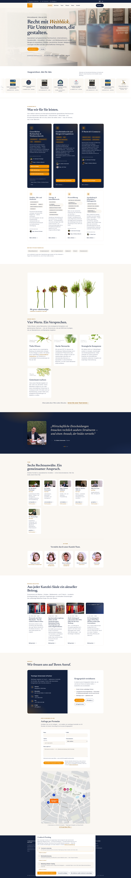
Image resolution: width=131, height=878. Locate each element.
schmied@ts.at (63, 502)
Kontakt (78, 5)
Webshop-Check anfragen (89, 180)
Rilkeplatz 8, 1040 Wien (34, 1)
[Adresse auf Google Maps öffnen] (65, 797)
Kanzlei (50, 5)
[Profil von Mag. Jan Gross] (96, 484)
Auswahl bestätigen (63, 873)
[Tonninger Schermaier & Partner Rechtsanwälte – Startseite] (29, 5)
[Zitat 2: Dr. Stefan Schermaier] (64, 446)
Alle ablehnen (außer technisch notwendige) (81, 873)
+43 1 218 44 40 (45, 1)
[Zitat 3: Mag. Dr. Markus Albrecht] (66, 446)
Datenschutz (95, 845)
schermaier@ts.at (48, 502)
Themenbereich (69, 738)
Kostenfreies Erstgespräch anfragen (53, 762)
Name (44, 732)
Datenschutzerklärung (73, 764)
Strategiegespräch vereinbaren (64, 180)
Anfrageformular (80, 704)
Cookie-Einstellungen (97, 848)
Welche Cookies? (42, 852)
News (72, 5)
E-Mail (67, 732)
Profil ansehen (32, 503)
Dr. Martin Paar (33, 517)
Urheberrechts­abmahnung (37, 173)
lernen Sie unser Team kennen (77, 403)
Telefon (45, 739)
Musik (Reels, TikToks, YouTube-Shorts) (39, 182)
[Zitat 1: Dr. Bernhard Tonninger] (63, 446)
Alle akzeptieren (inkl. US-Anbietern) (47, 873)
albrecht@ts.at (78, 502)
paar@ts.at (31, 530)
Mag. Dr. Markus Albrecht (38, 162)
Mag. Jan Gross (62, 167)
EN (102, 1)
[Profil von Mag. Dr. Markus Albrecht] (81, 484)
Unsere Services (32, 49)
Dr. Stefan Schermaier (64, 163)
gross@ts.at (93, 502)
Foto (32, 184)
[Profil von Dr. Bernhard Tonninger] (34, 484)
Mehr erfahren (59, 184)
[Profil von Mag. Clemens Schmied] (65, 484)
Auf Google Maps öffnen (65, 827)
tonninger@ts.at (32, 502)
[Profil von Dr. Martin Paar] (34, 512)
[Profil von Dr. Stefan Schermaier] (49, 484)
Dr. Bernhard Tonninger (38, 158)
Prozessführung (73, 197)
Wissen (67, 5)
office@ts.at (53, 1)
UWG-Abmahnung (35, 170)
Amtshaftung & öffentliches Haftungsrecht (92, 199)
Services (56, 5)
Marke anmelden (35, 166)
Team (62, 5)
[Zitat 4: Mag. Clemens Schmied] (67, 446)
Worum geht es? (58, 752)
